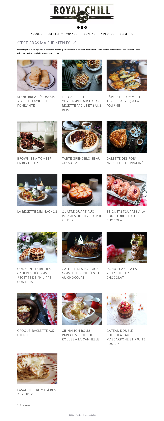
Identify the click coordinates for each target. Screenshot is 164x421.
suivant (26, 405)
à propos (107, 34)
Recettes (53, 34)
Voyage (71, 34)
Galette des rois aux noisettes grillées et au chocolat (81, 273)
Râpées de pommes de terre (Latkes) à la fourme (125, 101)
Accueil (37, 34)
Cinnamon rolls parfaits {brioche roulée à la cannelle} (81, 335)
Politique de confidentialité (86, 415)
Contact (90, 34)
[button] (132, 34)
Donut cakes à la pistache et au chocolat (122, 273)
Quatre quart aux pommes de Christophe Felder (82, 216)
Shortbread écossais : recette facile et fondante (37, 101)
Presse (123, 34)
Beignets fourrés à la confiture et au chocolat (126, 216)
